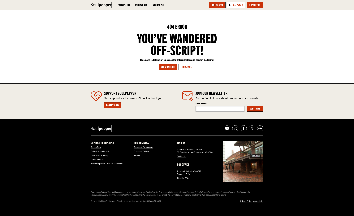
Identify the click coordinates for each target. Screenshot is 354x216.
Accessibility (258, 201)
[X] (252, 128)
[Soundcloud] (260, 128)
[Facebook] (244, 128)
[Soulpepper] (101, 5)
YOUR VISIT (158, 5)
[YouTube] (227, 128)
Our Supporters (97, 159)
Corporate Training (141, 151)
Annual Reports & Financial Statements (107, 163)
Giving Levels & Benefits (100, 151)
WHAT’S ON (124, 5)
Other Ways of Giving (99, 155)
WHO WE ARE (141, 5)
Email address (202, 103)
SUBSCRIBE (255, 108)
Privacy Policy (246, 201)
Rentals (137, 155)
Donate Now (96, 147)
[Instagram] (235, 128)
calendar (238, 5)
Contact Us (181, 156)
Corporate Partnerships (143, 147)
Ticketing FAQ (183, 178)
